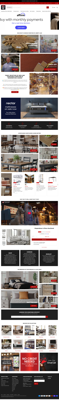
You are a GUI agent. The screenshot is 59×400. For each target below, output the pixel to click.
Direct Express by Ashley (25, 11)
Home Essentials (50, 190)
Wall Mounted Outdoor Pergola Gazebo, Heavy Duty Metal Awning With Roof (52, 188)
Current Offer (37, 3)
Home (2, 394)
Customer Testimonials (21, 3)
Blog (50, 3)
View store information (36, 244)
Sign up (36, 383)
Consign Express (16, 11)
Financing (45, 3)
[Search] (48, 7)
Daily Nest (26, 190)
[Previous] (1, 184)
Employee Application (27, 3)
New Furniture (32, 11)
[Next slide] (56, 21)
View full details (44, 247)
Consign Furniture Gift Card (46, 11)
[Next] (58, 184)
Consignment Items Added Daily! (6, 11)
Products (5, 394)
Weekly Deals (38, 11)
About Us (48, 3)
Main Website (3, 3)
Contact (19, 394)
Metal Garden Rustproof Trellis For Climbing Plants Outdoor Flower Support (29, 188)
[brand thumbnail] (4, 245)
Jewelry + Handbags (8, 3)
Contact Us (41, 3)
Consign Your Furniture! (14, 3)
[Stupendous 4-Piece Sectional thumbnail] (4, 230)
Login (54, 7)
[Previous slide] (2, 21)
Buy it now (44, 239)
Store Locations (33, 3)
